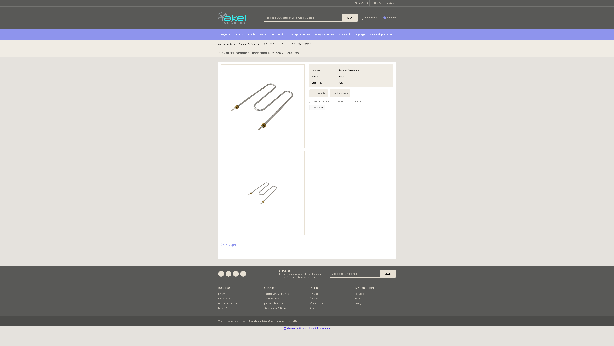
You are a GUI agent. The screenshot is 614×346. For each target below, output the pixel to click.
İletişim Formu (225, 308)
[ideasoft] (290, 328)
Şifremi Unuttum (317, 303)
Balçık (342, 76)
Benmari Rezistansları (349, 70)
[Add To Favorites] (319, 101)
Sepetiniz (313, 308)
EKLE (388, 273)
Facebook (360, 293)
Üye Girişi (389, 3)
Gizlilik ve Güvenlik (273, 298)
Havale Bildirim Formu (229, 303)
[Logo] (232, 17)
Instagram (360, 303)
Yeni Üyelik (314, 293)
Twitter (358, 298)
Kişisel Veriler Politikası (275, 308)
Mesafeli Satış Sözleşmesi (276, 293)
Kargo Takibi (224, 298)
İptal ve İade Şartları (273, 303)
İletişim (221, 293)
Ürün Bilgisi (228, 245)
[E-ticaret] (306, 328)
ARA (349, 17)
